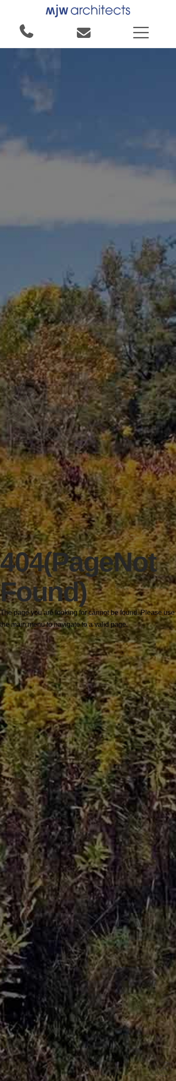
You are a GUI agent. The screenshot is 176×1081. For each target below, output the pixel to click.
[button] (141, 32)
